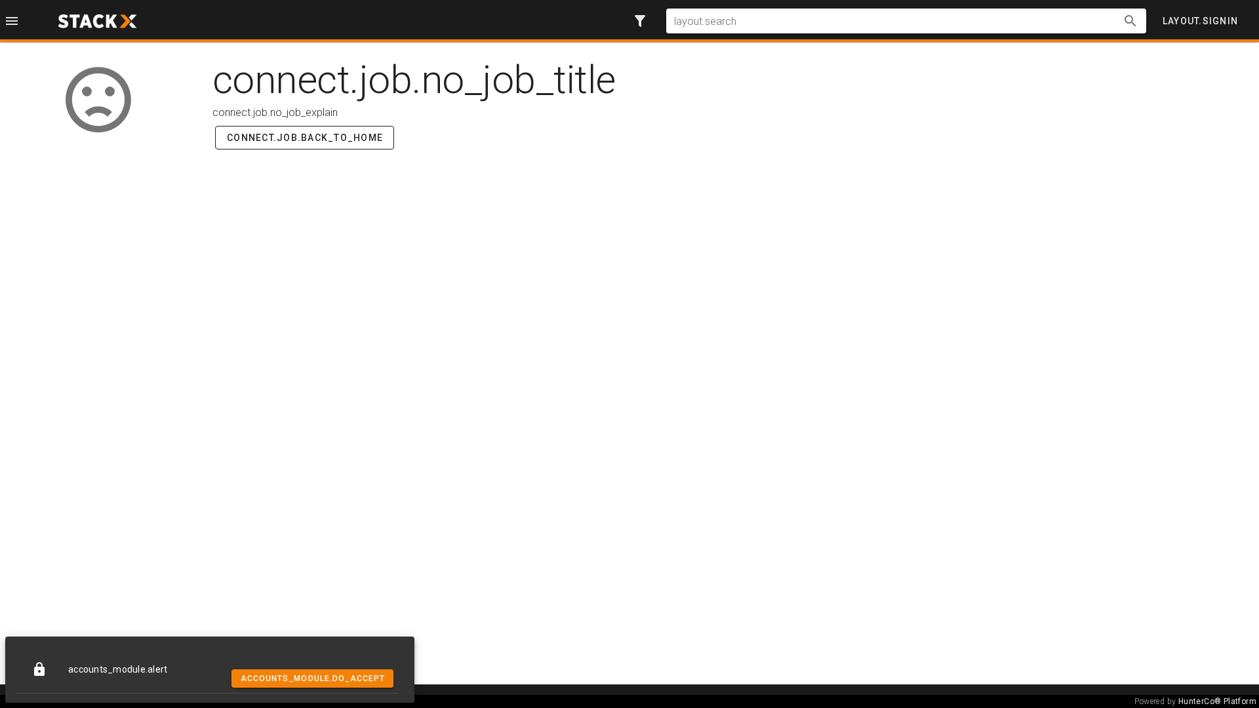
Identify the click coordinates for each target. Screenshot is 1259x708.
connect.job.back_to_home (305, 137)
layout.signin (1200, 21)
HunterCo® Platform (1217, 701)
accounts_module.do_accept (313, 678)
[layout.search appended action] (1130, 21)
